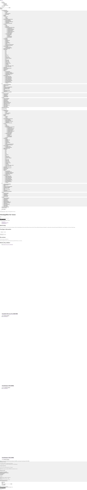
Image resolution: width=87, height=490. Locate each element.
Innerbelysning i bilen (7, 48)
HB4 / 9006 (7, 60)
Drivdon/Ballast (7, 71)
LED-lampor (5, 49)
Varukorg (3, 484)
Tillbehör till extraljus (8, 33)
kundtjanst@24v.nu (4, 480)
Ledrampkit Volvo (9, 32)
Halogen (6, 11)
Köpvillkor (5, 4)
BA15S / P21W (7, 57)
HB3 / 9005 (7, 159)
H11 (6, 54)
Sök (9, 7)
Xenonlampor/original (8, 72)
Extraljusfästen (9, 34)
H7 (5, 52)
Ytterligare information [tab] (5, 222)
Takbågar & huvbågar (7, 103)
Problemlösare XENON (8, 73)
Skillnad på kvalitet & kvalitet (4, 472)
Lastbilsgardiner (6, 195)
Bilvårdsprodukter (6, 101)
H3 (5, 150)
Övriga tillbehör (9, 37)
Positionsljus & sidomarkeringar (8, 19)
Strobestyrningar (7, 42)
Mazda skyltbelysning (8, 181)
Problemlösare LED (6, 88)
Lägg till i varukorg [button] (6, 315)
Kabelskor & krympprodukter (8, 186)
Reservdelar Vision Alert (8, 45)
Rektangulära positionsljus (9, 21)
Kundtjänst (3, 2)
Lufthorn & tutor (6, 99)
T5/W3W (6, 163)
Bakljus (5, 115)
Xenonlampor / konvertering (9, 172)
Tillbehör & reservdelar (8, 23)
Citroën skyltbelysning (8, 177)
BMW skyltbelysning (8, 77)
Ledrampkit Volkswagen (10, 31)
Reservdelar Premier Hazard (9, 44)
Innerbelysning (6, 94)
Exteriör (3, 97)
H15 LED (6, 154)
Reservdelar (7, 14)
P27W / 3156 (7, 61)
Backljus (5, 114)
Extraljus (5, 123)
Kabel (4, 86)
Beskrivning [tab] (3, 221)
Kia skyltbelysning (8, 81)
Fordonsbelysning (4, 10)
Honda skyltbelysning (8, 79)
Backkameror (5, 199)
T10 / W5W (7, 164)
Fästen (6, 43)
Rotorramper (7, 141)
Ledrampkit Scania (10, 30)
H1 (5, 50)
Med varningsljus (7, 13)
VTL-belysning (2, 473)
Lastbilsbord (5, 194)
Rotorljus (6, 41)
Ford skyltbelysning (8, 78)
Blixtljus (6, 39)
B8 (5, 155)
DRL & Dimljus (6, 46)
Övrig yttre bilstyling (7, 204)
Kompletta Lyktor (8, 146)
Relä (4, 89)
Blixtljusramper (7, 40)
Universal (6, 82)
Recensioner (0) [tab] (4, 223)
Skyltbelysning (6, 75)
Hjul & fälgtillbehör (6, 98)
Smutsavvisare (6, 100)
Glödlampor (5, 67)
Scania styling (6, 105)
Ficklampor (5, 69)
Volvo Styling (6, 106)
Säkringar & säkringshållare (8, 91)
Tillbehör (6, 18)
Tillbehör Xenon (7, 74)
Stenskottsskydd (9, 36)
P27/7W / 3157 (7, 62)
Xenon (6, 25)
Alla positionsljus (7, 119)
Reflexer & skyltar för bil (7, 102)
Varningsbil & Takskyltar (5, 107)
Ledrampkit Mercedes (10, 29)
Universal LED (6, 168)
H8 (5, 53)
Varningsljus (5, 38)
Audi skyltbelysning (8, 76)
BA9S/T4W (7, 56)
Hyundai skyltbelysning (8, 80)
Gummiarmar (7, 22)
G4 (5, 59)
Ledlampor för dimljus (8, 47)
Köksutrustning (6, 96)
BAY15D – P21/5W (8, 58)
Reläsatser (8, 35)
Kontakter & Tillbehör (7, 87)
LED (6, 12)
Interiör (3, 92)
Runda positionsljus (8, 20)
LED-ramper (7, 26)
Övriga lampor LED (8, 66)
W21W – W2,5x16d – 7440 (9, 65)
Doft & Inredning (6, 93)
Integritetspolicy (6, 5)
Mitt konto (3, 482)
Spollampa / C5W (8, 63)
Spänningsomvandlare (7, 90)
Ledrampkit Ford (9, 28)
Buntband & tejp (6, 85)
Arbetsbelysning (6, 110)
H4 (5, 51)
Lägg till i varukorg (2, 219)
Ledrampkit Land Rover (10, 128)
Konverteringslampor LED (7, 68)
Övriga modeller (9, 132)
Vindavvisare (5, 203)
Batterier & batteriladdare (7, 84)
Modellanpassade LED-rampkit (9, 27)
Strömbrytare (5, 190)
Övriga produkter (4, 108)
